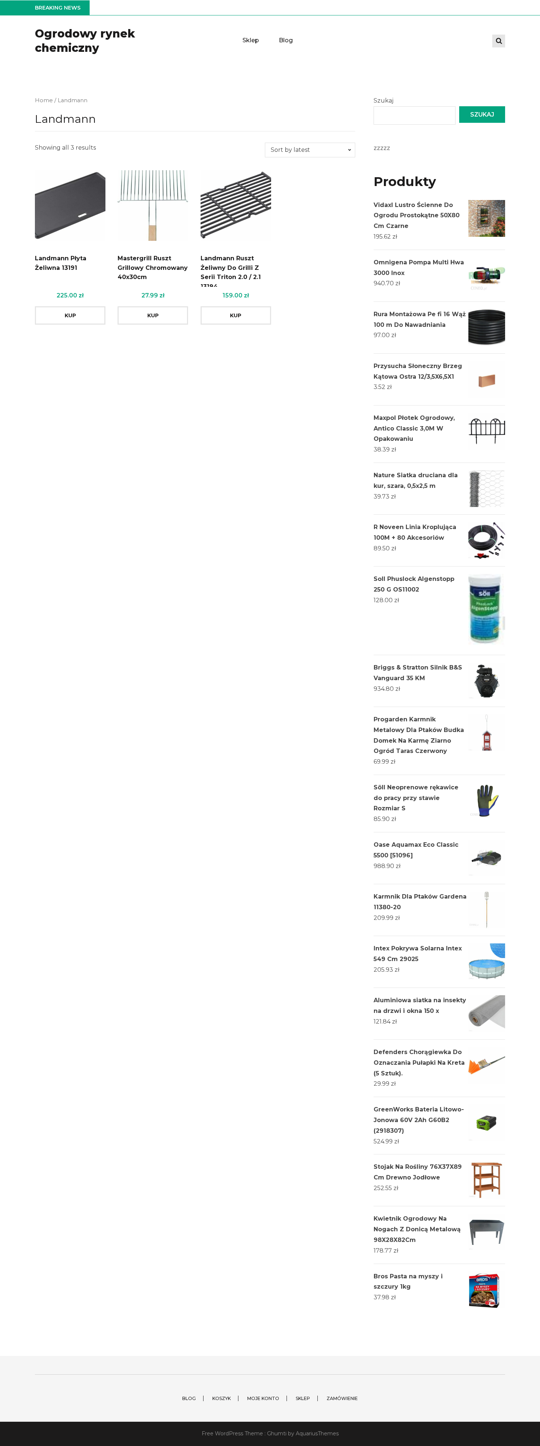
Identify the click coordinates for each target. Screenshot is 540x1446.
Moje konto (263, 1398)
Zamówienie (342, 1398)
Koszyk (221, 1398)
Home (44, 100)
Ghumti (277, 1433)
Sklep (250, 40)
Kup (70, 315)
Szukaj (383, 100)
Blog (286, 40)
